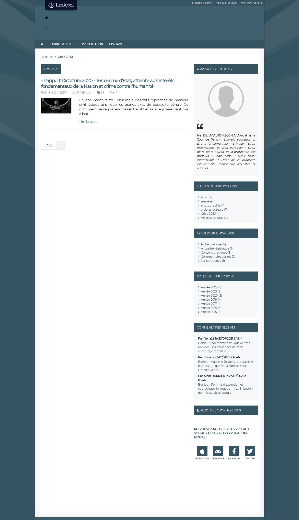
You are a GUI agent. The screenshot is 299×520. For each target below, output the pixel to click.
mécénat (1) (209, 201)
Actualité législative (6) (217, 248)
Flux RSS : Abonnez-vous (220, 410)
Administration (202, 3)
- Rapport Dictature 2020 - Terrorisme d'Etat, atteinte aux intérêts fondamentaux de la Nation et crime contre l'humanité (107, 83)
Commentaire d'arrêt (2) (218, 256)
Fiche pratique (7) (213, 244)
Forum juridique (226, 3)
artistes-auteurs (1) (214, 209)
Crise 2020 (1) (210, 213)
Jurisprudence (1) (213, 261)
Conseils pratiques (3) (216, 252)
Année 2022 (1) (211, 287)
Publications (62, 43)
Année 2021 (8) (211, 291)
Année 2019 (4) (211, 299)
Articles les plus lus (214, 218)
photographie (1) (212, 205)
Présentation (92, 44)
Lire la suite (88, 122)
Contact (115, 44)
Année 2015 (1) (211, 312)
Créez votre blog (252, 3)
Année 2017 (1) (211, 304)
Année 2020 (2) (211, 295)
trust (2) (206, 197)
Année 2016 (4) (211, 308)
